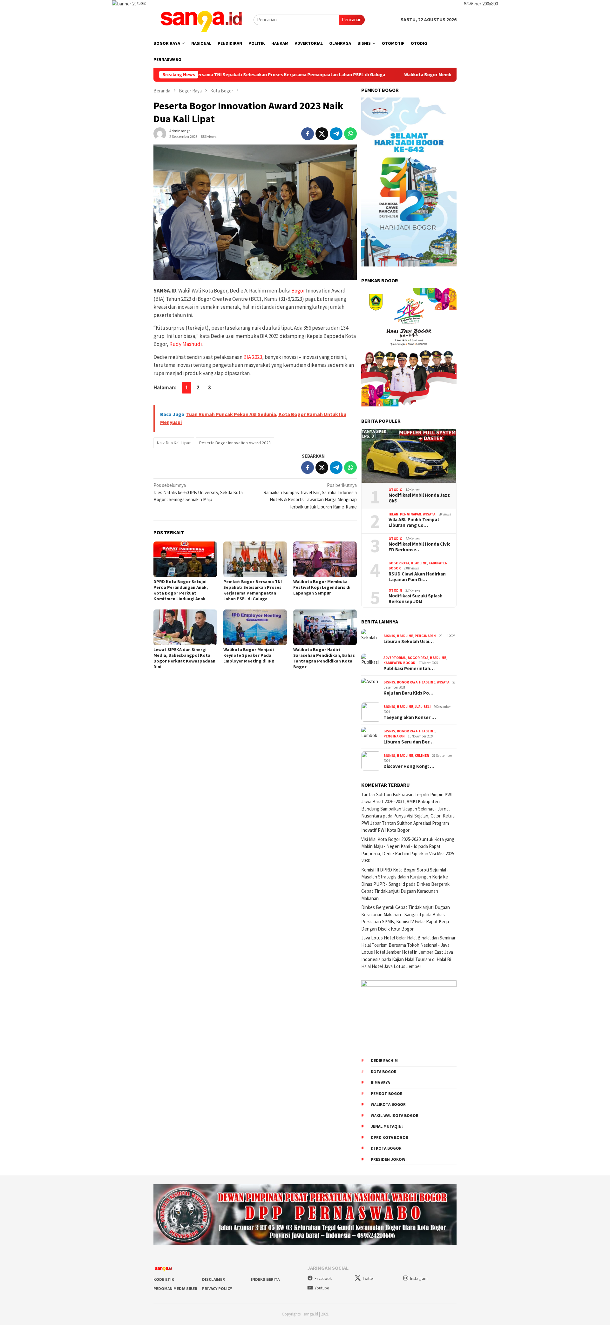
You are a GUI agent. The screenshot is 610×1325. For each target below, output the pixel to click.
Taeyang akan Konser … (409, 717)
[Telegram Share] (336, 133)
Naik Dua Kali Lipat (174, 443)
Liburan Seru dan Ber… (408, 742)
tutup (141, 3)
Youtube (322, 1288)
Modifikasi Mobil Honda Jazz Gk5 (419, 498)
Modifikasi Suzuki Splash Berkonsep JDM (416, 598)
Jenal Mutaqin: (387, 1126)
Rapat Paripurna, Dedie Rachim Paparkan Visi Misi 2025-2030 (408, 853)
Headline (419, 563)
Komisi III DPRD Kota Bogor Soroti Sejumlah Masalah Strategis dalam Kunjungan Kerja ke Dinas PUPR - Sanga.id (404, 877)
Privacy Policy (217, 1288)
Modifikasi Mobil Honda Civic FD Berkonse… (419, 547)
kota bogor (383, 1071)
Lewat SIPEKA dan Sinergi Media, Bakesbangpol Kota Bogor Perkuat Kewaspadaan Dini (184, 658)
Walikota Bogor (388, 1104)
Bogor (298, 290)
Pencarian (352, 20)
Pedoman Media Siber (175, 1288)
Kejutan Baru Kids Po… (408, 693)
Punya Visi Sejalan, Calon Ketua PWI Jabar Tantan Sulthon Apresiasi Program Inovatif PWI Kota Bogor (408, 823)
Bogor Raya (399, 563)
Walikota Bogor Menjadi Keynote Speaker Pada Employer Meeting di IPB (248, 655)
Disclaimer (213, 1279)
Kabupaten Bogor (399, 663)
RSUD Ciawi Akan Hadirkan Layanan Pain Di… (417, 576)
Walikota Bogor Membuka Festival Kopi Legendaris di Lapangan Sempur (424, 74)
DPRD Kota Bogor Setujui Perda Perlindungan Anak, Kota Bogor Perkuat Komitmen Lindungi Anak (180, 590)
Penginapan (410, 514)
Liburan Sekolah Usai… (408, 641)
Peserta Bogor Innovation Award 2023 (235, 443)
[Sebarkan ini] (307, 133)
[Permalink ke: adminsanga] (159, 133)
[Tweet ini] (321, 133)
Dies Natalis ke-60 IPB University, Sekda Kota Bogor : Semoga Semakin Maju (198, 492)
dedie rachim (384, 1060)
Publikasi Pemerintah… (409, 668)
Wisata (429, 514)
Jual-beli (423, 706)
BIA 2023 (252, 356)
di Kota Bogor (386, 1148)
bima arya (380, 1082)
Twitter (368, 1278)
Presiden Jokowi (389, 1159)
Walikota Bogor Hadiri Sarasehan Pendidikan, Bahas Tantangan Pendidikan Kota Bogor (324, 658)
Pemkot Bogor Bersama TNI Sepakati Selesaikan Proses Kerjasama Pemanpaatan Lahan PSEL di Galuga (215, 74)
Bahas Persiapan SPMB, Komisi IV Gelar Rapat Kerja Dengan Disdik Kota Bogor (405, 921)
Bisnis (389, 636)
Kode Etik (163, 1279)
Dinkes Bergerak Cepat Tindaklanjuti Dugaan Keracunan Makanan (405, 891)
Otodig (395, 490)
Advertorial (394, 658)
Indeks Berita (265, 1279)
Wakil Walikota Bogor (394, 1115)
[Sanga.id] (201, 19)
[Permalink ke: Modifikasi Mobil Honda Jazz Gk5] (409, 456)
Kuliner (422, 755)
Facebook (323, 1278)
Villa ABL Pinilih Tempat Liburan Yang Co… (414, 522)
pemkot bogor (387, 1093)
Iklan (393, 514)
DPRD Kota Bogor (389, 1137)
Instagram (419, 1278)
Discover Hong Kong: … (408, 766)
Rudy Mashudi (185, 343)
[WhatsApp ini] (350, 133)
